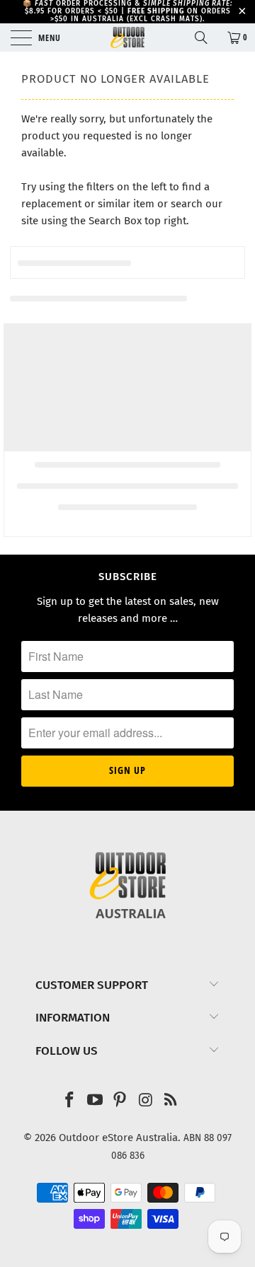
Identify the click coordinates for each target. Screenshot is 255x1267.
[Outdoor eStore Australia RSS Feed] (171, 1101)
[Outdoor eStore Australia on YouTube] (95, 1101)
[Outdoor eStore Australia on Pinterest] (120, 1101)
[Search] (206, 37)
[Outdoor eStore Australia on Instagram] (146, 1101)
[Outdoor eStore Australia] (127, 37)
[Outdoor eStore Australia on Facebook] (70, 1101)
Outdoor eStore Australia (118, 1137)
